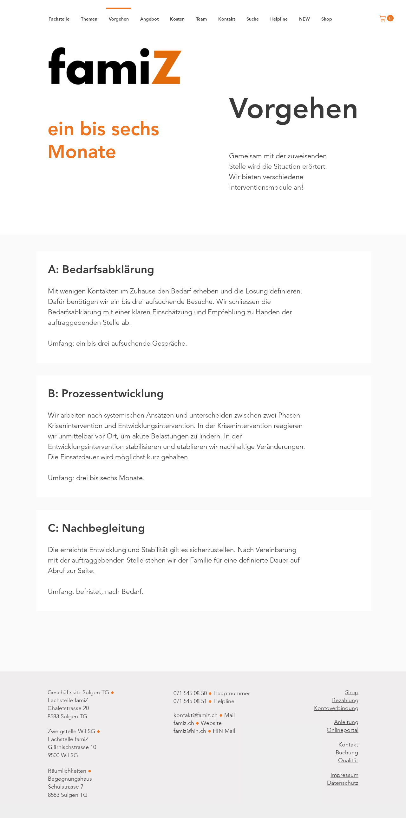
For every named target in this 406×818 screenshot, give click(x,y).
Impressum (344, 774)
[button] (387, 18)
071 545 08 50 (190, 693)
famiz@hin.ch (190, 730)
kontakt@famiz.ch (196, 715)
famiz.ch (184, 723)
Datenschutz (342, 782)
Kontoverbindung (336, 708)
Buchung (347, 752)
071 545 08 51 (191, 701)
